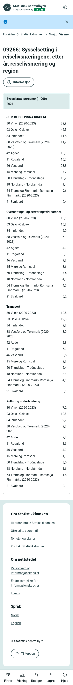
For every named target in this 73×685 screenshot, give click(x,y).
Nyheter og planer (23, 538)
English (16, 623)
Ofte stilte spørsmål (24, 531)
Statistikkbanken (31, 34)
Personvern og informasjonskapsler (25, 570)
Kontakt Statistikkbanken (28, 546)
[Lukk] (67, 22)
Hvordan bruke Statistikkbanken (33, 523)
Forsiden (9, 34)
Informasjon (21, 82)
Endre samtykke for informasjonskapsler (25, 583)
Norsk (15, 615)
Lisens (15, 593)
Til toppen (28, 653)
